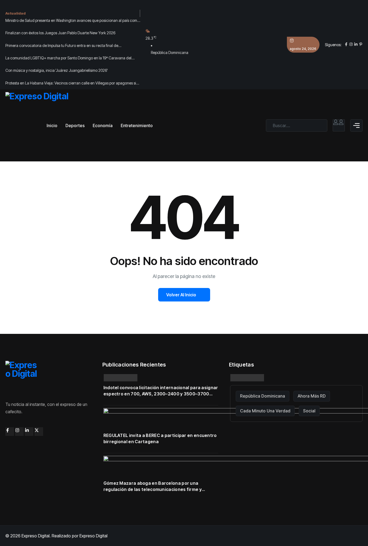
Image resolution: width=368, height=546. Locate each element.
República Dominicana (262, 396)
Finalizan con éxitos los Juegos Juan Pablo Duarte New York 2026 (60, 32)
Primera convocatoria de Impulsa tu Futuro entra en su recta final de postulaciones (61, 46)
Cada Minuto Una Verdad (265, 410)
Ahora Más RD (312, 396)
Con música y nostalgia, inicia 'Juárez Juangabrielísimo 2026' (56, 70)
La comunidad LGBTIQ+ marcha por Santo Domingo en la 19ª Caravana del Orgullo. (68, 59)
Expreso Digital (93, 535)
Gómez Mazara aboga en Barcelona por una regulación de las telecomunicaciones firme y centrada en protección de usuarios (152, 486)
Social (309, 410)
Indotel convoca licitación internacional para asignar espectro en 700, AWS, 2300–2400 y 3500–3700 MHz (160, 391)
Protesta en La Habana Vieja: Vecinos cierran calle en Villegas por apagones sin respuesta (71, 84)
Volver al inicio (181, 294)
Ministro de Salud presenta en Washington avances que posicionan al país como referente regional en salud (72, 21)
